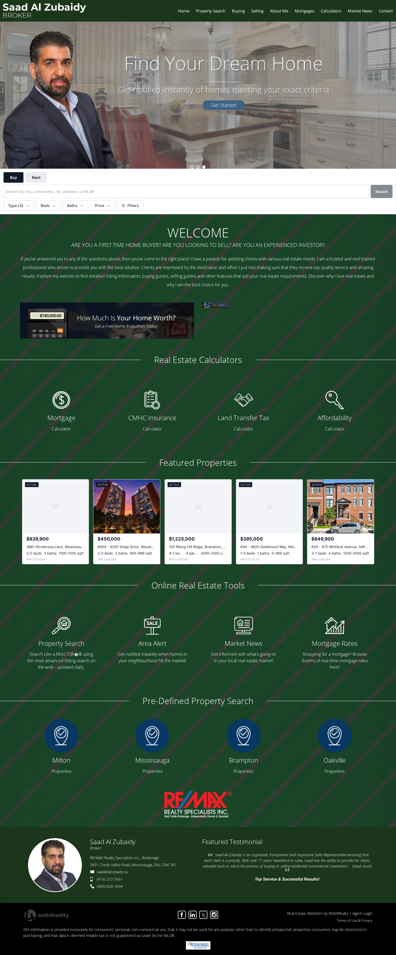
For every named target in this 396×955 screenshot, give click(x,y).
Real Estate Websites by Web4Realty (317, 913)
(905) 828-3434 (110, 886)
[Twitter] (203, 915)
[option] (198, 84)
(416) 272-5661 (110, 879)
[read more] (362, 866)
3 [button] (204, 167)
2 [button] (198, 167)
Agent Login (362, 913)
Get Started (223, 105)
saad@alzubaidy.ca (112, 871)
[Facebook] (182, 915)
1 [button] (192, 167)
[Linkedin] (193, 915)
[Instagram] (214, 915)
